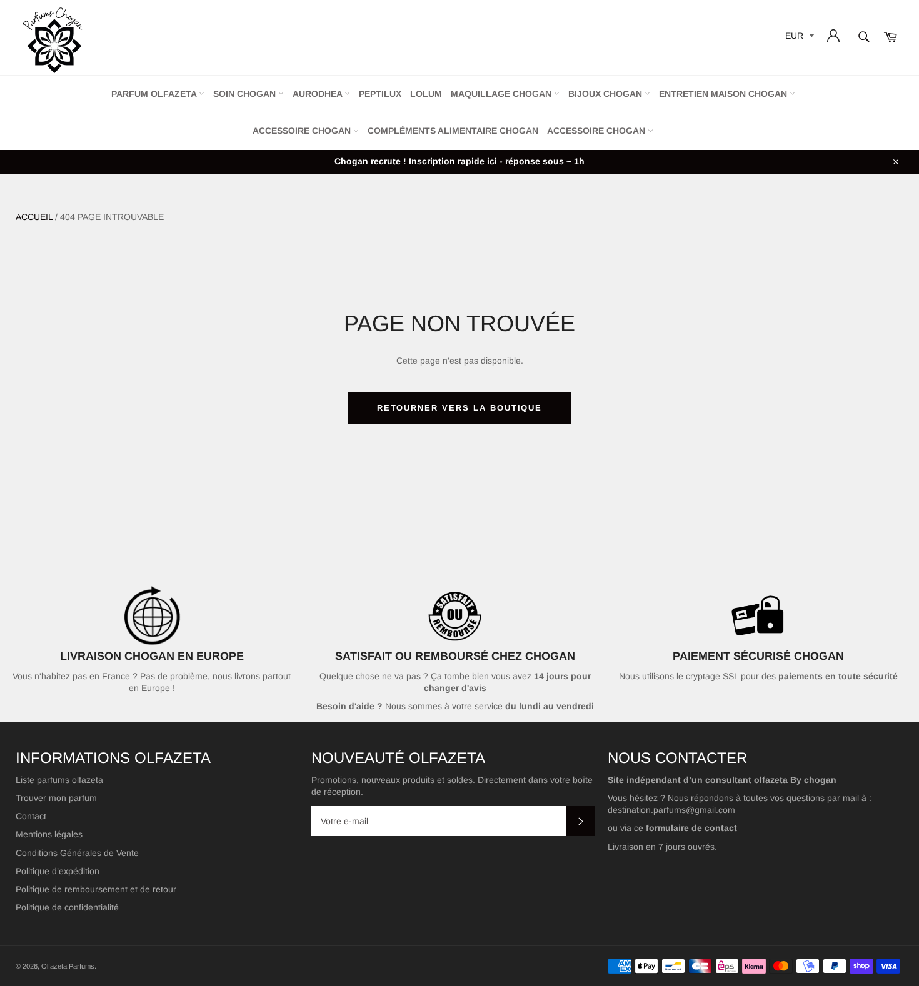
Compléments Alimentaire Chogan (453, 131)
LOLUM (426, 94)
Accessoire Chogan (303, 131)
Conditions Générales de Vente (77, 853)
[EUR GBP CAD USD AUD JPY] (798, 38)
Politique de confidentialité (67, 907)
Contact (31, 816)
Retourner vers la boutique (460, 407)
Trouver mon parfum (56, 798)
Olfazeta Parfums (67, 966)
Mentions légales (49, 834)
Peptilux (380, 94)
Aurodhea (318, 94)
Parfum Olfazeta (155, 94)
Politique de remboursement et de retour (96, 889)
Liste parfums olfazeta (59, 780)
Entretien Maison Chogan (724, 94)
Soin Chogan (245, 94)
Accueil (34, 217)
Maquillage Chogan (502, 94)
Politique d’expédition (57, 871)
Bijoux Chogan (606, 94)
